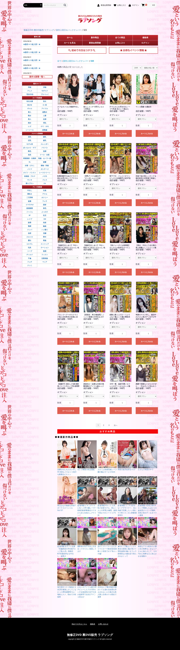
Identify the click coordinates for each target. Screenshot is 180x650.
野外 (44, 237)
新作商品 (95, 37)
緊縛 (29, 226)
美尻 (29, 155)
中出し (29, 190)
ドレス (44, 180)
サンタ (29, 180)
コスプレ (29, 244)
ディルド (29, 255)
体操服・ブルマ (29, 176)
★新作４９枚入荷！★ (31, 68)
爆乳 (44, 137)
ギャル (29, 108)
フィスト (45, 255)
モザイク (45, 91)
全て (59, 61)
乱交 (44, 215)
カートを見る (70, 43)
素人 (29, 112)
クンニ (29, 265)
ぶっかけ (45, 212)
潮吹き (29, 194)
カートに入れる (68, 134)
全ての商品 (120, 37)
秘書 (44, 162)
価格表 (145, 37)
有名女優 (29, 101)
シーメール (30, 130)
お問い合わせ (103, 624)
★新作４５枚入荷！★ (31, 44)
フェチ (29, 262)
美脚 (44, 151)
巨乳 (29, 140)
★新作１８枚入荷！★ (31, 52)
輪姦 (44, 226)
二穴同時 (29, 197)
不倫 (29, 258)
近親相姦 (45, 258)
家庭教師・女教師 (29, 158)
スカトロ (29, 237)
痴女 (29, 123)
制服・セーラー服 (44, 158)
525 (92, 61)
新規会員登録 (95, 43)
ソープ (29, 251)
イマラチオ (30, 205)
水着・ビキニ (29, 165)
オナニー (45, 197)
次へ (115, 425)
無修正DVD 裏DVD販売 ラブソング (90, 635)
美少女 (29, 105)
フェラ (44, 201)
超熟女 (44, 112)
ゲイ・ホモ (45, 126)
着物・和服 (45, 165)
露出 (29, 240)
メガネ (44, 176)
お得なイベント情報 (133, 50)
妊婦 (44, 119)
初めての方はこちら (81, 50)
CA (45, 183)
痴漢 (44, 251)
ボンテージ (45, 169)
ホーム (70, 37)
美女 (44, 101)
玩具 (29, 247)
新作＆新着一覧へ (37, 77)
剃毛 (44, 208)
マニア (44, 262)
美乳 (29, 137)
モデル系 (29, 144)
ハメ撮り (45, 230)
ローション (45, 247)
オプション (62, 115)
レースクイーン (44, 173)
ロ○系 (45, 105)
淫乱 (44, 123)
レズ (29, 126)
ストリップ (45, 244)
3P (30, 215)
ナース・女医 (44, 155)
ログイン (145, 43)
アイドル (45, 108)
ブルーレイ (45, 94)
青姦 (44, 240)
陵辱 (29, 222)
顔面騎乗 (29, 208)
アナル (44, 194)
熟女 (29, 116)
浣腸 (44, 233)
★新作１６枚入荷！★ (31, 60)
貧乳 (44, 140)
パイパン (45, 148)
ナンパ (29, 230)
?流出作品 (29, 94)
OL (30, 162)
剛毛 (29, 151)
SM (44, 219)
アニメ (29, 91)
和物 (29, 87)
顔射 (44, 205)
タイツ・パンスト (29, 173)
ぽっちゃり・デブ (29, 148)
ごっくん (29, 212)
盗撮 (29, 201)
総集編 (44, 130)
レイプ (29, 219)
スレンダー (45, 144)
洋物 (44, 87)
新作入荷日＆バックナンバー (76, 61)
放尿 (29, 233)
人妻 (44, 116)
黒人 (29, 119)
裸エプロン (30, 183)
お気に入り (120, 43)
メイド (29, 169)
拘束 (44, 222)
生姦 (44, 190)
